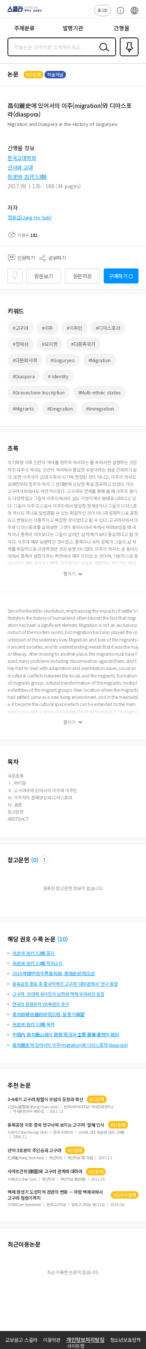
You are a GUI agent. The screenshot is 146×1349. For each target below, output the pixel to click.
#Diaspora (23, 376)
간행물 (121, 28)
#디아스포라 (108, 327)
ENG (134, 14)
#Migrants (23, 408)
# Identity (58, 376)
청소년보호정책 (125, 1339)
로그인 (102, 10)
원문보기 (43, 276)
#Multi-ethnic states (99, 392)
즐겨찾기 (128, 55)
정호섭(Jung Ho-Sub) (29, 217)
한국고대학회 (21, 158)
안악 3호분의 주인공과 (34, 1150)
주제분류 (24, 28)
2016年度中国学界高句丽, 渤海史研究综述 (53, 973)
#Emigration (60, 408)
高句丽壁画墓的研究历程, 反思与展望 (48, 1014)
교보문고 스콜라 (21, 1339)
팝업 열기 (44, 860)
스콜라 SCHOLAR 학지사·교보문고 (23, 11)
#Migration (99, 360)
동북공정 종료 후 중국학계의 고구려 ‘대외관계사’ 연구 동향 (65, 983)
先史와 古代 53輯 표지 (33, 953)
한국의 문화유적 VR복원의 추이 (40, 1004)
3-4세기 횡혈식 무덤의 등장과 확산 (45, 1099)
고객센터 (118, 14)
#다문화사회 (25, 360)
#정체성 (20, 344)
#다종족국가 (83, 344)
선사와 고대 (20, 167)
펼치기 (69, 573)
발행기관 (73, 28)
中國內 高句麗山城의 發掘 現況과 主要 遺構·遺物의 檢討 (65, 1034)
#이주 (47, 327)
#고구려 (20, 327)
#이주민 (74, 327)
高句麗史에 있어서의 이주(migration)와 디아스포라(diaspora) (70, 1045)
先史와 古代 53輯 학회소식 (37, 963)
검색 (102, 52)
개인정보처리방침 (85, 1339)
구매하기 (118, 276)
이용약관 (52, 1339)
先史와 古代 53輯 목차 (33, 1024)
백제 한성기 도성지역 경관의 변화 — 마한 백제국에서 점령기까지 (55, 1195)
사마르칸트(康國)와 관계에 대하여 (44, 1171)
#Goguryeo (62, 360)
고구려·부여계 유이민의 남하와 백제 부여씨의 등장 (58, 994)
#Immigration (100, 408)
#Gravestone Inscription (39, 392)
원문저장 (82, 276)
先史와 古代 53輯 (26, 176)
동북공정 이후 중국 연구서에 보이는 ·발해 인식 (55, 1125)
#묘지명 (50, 344)
